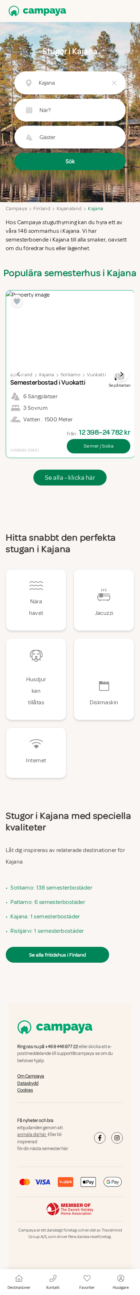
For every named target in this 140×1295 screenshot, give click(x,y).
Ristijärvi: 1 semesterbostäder (47, 931)
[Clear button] (114, 83)
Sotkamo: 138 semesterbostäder (51, 887)
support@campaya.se (78, 1054)
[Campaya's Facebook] (100, 1138)
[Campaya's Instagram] (117, 1138)
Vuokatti (96, 375)
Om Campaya (30, 1076)
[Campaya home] (36, 11)
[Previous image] (18, 374)
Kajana (95, 208)
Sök (70, 161)
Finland (41, 208)
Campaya (16, 208)
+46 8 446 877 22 (61, 1047)
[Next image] (121, 374)
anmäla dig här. (32, 1134)
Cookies (25, 1090)
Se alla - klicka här (70, 478)
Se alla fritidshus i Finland (57, 954)
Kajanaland (69, 208)
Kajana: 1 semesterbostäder (45, 916)
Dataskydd (27, 1083)
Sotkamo (70, 375)
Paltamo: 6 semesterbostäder (47, 902)
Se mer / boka (98, 446)
